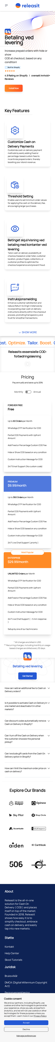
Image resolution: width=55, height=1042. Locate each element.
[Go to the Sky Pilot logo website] (16, 815)
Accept (26, 1022)
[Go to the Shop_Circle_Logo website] (39, 815)
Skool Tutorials (13, 959)
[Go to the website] (16, 845)
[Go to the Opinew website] (39, 803)
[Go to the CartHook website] (39, 845)
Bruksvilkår (11, 976)
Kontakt (9, 946)
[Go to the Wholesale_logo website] (16, 803)
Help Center (12, 953)
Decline (26, 1029)
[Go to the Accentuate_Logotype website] (16, 828)
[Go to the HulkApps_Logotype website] (39, 828)
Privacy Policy (40, 1016)
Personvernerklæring (17, 992)
